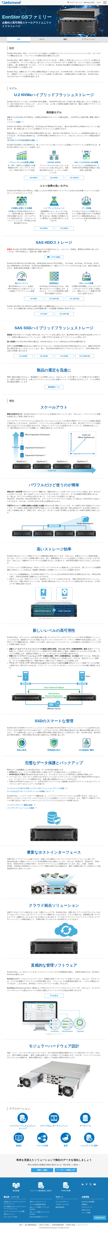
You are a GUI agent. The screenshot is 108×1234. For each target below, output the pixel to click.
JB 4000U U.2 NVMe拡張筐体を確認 (21, 140)
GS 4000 (54, 299)
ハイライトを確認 (14, 122)
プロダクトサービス (62, 1204)
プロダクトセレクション (76, 2)
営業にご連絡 (42, 1170)
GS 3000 (74, 299)
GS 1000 (64, 314)
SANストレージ (9, 1214)
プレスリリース (87, 1207)
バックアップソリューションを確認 (20, 808)
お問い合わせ (86, 1210)
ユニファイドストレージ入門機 (14, 1211)
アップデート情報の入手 (66, 1170)
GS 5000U (34, 178)
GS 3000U (44, 228)
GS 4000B (23, 356)
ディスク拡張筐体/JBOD (38, 1204)
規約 (20, 1225)
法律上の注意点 (44, 1225)
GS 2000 (43, 314)
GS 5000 (33, 299)
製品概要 (16, 1191)
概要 (18, 39)
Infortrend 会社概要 (88, 1202)
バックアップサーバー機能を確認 (19, 805)
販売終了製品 (70, 1225)
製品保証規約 (60, 1207)
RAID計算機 (65, 1191)
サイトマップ (82, 1225)
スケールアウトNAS (10, 1217)
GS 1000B (84, 356)
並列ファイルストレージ (38, 1202)
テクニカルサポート (62, 1202)
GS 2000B (64, 356)
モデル (42, 39)
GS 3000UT (74, 178)
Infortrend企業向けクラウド (39, 1217)
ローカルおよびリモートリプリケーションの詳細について (29, 791)
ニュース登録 (86, 1212)
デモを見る (54, 996)
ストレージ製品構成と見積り (41, 1191)
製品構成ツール (54, 387)
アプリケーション (88, 39)
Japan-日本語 (90, 2)
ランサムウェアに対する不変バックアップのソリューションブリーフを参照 (35, 788)
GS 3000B (44, 356)
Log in (99, 2)
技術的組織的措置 (58, 1225)
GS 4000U (54, 178)
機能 (65, 39)
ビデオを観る (56, 257)
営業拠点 (84, 1204)
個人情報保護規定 (31, 1225)
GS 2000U (64, 228)
